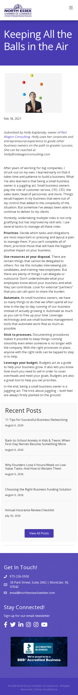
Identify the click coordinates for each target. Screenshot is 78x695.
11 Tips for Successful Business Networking (36, 420)
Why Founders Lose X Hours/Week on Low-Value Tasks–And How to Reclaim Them (36, 467)
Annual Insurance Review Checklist (29, 510)
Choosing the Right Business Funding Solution (38, 489)
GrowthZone (50, 689)
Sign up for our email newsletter (27, 616)
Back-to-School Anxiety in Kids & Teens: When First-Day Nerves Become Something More (37, 442)
